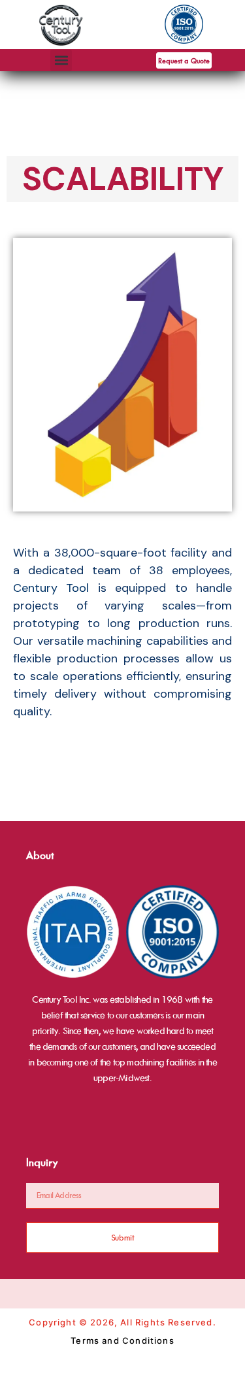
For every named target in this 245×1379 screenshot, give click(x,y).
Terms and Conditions (122, 1340)
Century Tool (51, 588)
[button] (61, 60)
